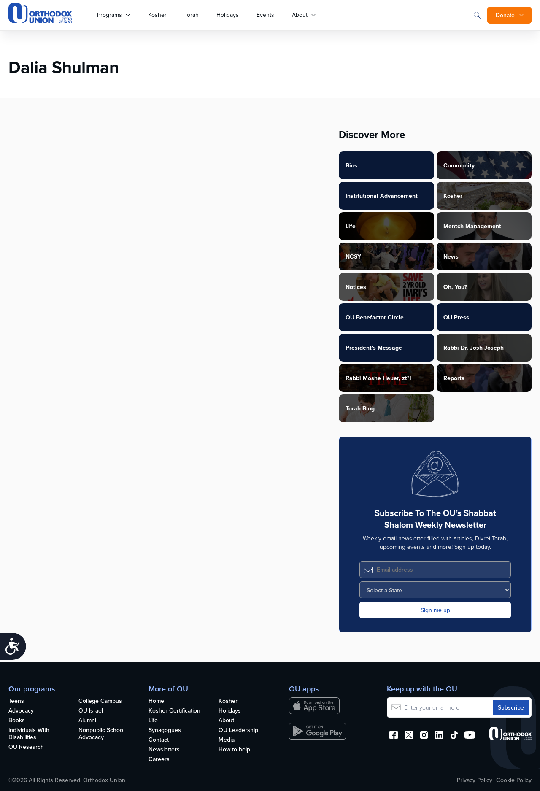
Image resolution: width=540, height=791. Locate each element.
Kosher (157, 15)
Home (156, 701)
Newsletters (164, 749)
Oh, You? (455, 287)
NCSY (353, 256)
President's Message (374, 347)
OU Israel (90, 711)
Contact (158, 740)
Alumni (87, 720)
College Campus (100, 701)
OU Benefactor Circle (375, 317)
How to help (234, 749)
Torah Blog (360, 408)
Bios (351, 165)
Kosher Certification (174, 711)
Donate (505, 15)
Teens (16, 701)
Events (265, 15)
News (451, 256)
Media (227, 740)
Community (459, 165)
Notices (356, 287)
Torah (191, 15)
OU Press (456, 317)
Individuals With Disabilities (28, 733)
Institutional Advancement (382, 196)
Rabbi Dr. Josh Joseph (473, 347)
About (300, 15)
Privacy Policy (474, 780)
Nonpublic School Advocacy (101, 733)
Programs (109, 15)
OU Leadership (238, 730)
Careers (159, 759)
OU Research (26, 747)
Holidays (227, 15)
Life (351, 226)
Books (16, 720)
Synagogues (164, 730)
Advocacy (21, 711)
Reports (453, 378)
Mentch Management (472, 226)
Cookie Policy (514, 780)
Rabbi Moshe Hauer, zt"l (378, 378)
